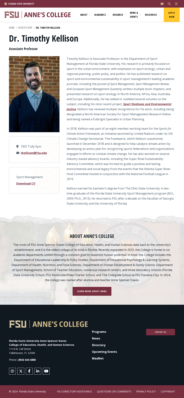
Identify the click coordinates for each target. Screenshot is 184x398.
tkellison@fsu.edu (34, 153)
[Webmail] (162, 4)
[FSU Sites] (176, 4)
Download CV (25, 183)
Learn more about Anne (92, 291)
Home (12, 27)
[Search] (169, 4)
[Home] (39, 14)
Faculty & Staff (25, 27)
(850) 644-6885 (27, 359)
